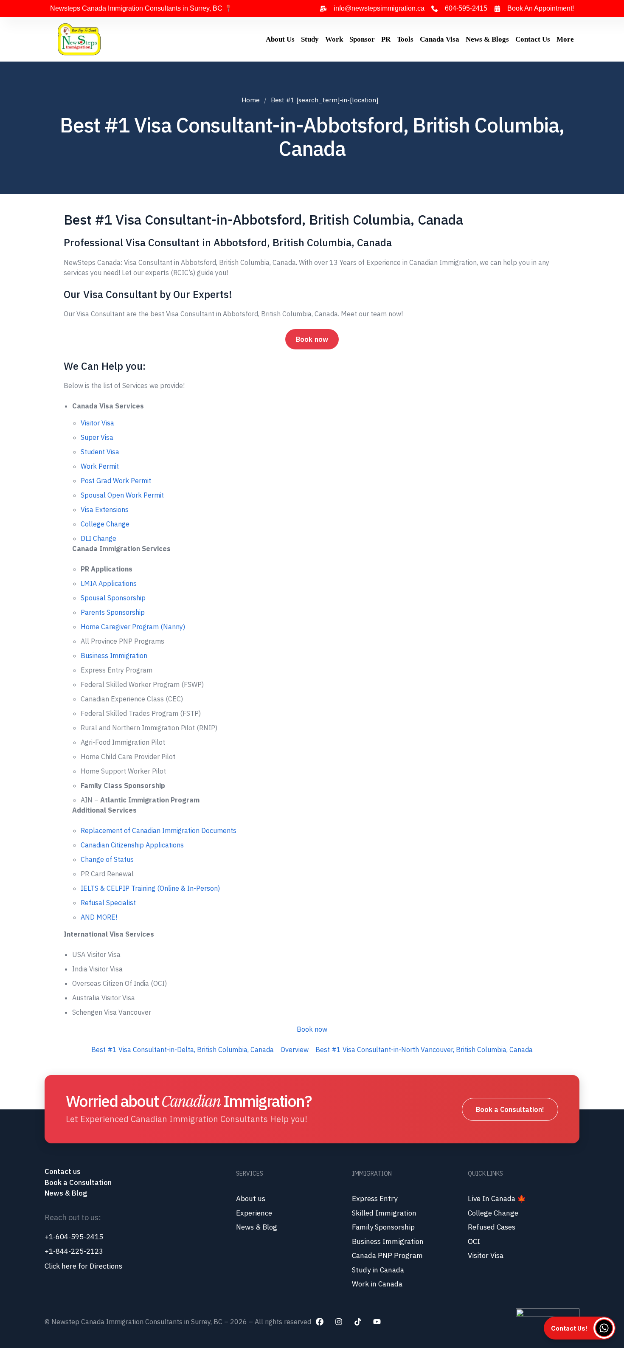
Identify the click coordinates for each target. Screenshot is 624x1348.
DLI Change (98, 538)
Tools (405, 39)
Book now (312, 339)
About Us (280, 39)
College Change (105, 524)
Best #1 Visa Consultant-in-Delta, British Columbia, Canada (182, 1049)
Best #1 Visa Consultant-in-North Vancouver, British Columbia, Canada (424, 1049)
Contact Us (532, 39)
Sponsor (362, 39)
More (565, 39)
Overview (295, 1049)
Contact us (63, 1171)
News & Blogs (487, 39)
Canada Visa (439, 39)
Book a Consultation (78, 1182)
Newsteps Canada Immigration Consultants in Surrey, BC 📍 (141, 8)
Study (310, 39)
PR (386, 39)
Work (334, 39)
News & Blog (66, 1193)
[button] (580, 1328)
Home (251, 100)
